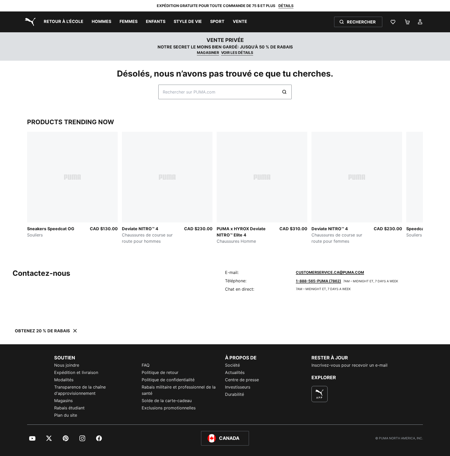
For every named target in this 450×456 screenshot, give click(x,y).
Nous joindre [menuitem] (66, 365)
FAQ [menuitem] (145, 365)
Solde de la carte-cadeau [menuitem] (167, 400)
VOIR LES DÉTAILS (237, 52)
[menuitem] (64, 22)
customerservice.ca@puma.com (330, 272)
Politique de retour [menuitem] (160, 372)
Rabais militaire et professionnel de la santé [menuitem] (179, 390)
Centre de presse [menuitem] (242, 379)
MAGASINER (208, 52)
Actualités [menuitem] (235, 372)
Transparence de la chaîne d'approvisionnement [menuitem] (80, 390)
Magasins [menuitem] (63, 400)
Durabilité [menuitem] (234, 394)
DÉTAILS (285, 5)
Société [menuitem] (232, 365)
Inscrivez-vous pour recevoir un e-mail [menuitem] (349, 365)
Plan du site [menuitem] (65, 415)
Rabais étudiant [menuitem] (69, 407)
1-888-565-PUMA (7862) (318, 281)
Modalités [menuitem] (63, 379)
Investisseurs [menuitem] (237, 387)
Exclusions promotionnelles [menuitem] (169, 407)
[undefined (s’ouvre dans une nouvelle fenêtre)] (319, 394)
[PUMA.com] (29, 22)
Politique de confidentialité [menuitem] (168, 379)
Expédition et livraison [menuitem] (76, 372)
